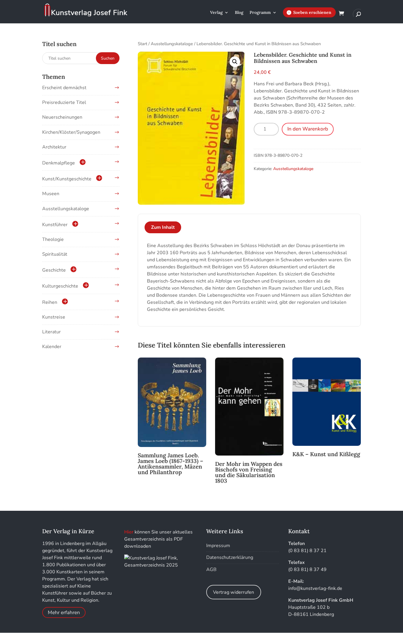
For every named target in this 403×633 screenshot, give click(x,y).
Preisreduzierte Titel (64, 102)
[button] (235, 61)
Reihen (49, 302)
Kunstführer (55, 224)
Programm (260, 12)
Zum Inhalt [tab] (163, 227)
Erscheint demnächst (64, 87)
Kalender (51, 346)
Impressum (218, 545)
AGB (211, 569)
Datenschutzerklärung (229, 557)
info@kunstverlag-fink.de (315, 588)
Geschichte (54, 270)
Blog (239, 12)
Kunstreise (53, 317)
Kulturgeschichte (60, 286)
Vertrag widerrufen (233, 592)
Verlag (216, 12)
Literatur (51, 332)
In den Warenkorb (307, 128)
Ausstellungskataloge (172, 44)
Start (142, 44)
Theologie (53, 239)
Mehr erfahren (64, 612)
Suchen (107, 58)
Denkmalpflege (58, 163)
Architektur (54, 147)
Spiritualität (54, 254)
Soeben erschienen (312, 12)
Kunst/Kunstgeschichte (66, 179)
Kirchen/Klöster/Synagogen (71, 132)
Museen (50, 193)
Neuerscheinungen (62, 117)
